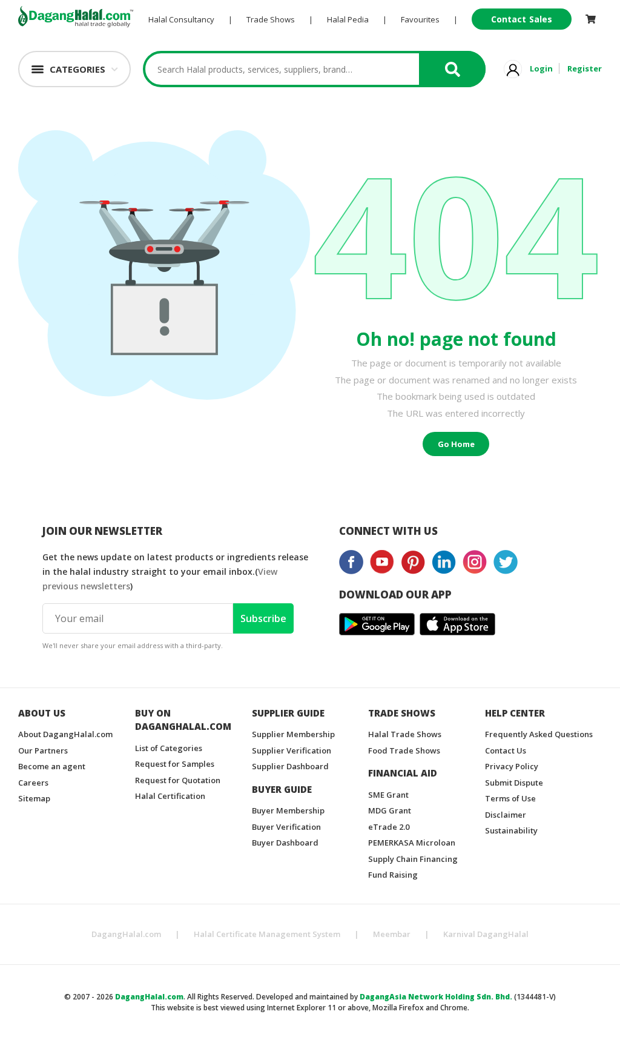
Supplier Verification (291, 750)
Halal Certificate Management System (267, 934)
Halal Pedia (348, 19)
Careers (33, 782)
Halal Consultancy (181, 19)
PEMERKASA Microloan (411, 842)
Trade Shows (270, 19)
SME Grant (388, 794)
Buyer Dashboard (285, 842)
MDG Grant (389, 810)
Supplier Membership (293, 734)
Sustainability (511, 830)
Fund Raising (393, 874)
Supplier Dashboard (290, 766)
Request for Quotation (177, 780)
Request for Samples (174, 763)
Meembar (392, 934)
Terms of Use (510, 798)
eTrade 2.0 (388, 826)
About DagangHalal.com (65, 734)
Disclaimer (505, 814)
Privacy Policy (511, 766)
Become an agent (51, 766)
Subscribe (263, 618)
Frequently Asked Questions (539, 734)
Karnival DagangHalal (486, 934)
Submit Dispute (514, 782)
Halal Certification (170, 795)
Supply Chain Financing (413, 858)
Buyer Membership (288, 810)
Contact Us (505, 750)
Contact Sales (521, 19)
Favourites (420, 19)
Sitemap (34, 798)
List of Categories (168, 748)
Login (541, 68)
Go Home (456, 444)
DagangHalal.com (126, 934)
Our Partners (43, 750)
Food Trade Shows (404, 750)
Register (584, 68)
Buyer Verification (286, 826)
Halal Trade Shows (404, 734)
